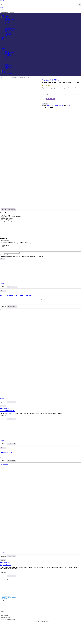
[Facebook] (44, 109)
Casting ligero (7, 26)
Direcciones (7, 42)
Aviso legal (4, 598)
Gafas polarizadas (8, 34)
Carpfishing (7, 18)
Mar (5, 24)
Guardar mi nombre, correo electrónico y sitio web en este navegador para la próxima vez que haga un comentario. (22, 256)
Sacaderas (6, 33)
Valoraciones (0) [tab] (11, 209)
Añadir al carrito (50, 98)
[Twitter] (44, 110)
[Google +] (44, 113)
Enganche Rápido (5, 565)
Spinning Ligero (8, 22)
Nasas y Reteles (8, 29)
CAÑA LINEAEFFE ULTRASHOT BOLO (50, 80)
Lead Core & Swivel (6, 452)
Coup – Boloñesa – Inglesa (10, 20)
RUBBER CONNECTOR (7, 411)
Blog (3, 37)
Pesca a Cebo (7, 21)
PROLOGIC (69, 105)
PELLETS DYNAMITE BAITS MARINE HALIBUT (16, 295)
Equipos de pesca (8, 32)
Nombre (2, 252)
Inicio (3, 15)
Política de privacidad (6, 596)
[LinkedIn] (44, 114)
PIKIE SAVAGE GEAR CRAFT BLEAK (50, 79)
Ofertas (6, 36)
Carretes (10, 77)
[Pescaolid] (2, 0)
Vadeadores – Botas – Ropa (10, 28)
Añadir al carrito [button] (11, 402)
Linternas (6, 31)
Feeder (6, 35)
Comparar (45, 103)
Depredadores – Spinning (9, 19)
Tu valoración (3, 246)
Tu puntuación (3, 245)
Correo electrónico (4, 254)
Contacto (4, 38)
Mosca (6, 23)
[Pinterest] (44, 111)
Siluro (6, 25)
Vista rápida (2, 283)
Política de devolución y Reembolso (9, 597)
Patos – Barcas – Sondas (9, 30)
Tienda (3, 17)
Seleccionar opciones (12, 286)
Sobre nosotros (5, 16)
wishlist (1, 7)
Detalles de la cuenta (8, 40)
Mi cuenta (4, 39)
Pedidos (6, 41)
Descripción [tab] (4, 209)
